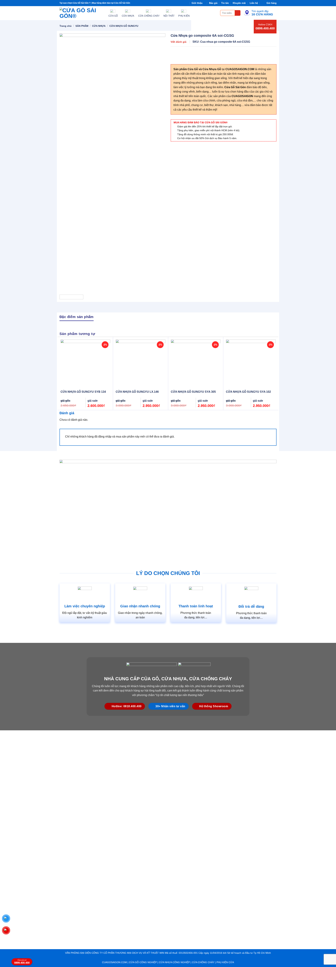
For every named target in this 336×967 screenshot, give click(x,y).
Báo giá (213, 3)
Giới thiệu (197, 3)
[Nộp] (238, 13)
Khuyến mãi (239, 3)
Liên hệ (254, 3)
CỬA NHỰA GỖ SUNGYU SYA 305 (193, 391)
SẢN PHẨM (81, 25)
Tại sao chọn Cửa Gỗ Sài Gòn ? (74, 3)
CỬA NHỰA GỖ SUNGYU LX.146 (137, 391)
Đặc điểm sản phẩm (76, 317)
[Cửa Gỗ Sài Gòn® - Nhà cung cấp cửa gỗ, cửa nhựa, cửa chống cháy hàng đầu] (81, 13)
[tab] (76, 316)
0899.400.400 (265, 28)
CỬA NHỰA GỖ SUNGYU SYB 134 (83, 391)
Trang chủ (65, 25)
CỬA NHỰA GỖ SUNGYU (123, 25)
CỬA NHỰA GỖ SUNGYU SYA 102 (248, 391)
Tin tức (225, 3)
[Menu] (215, 13)
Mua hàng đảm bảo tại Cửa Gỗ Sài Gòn (111, 3)
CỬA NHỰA (99, 25)
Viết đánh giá (178, 41)
